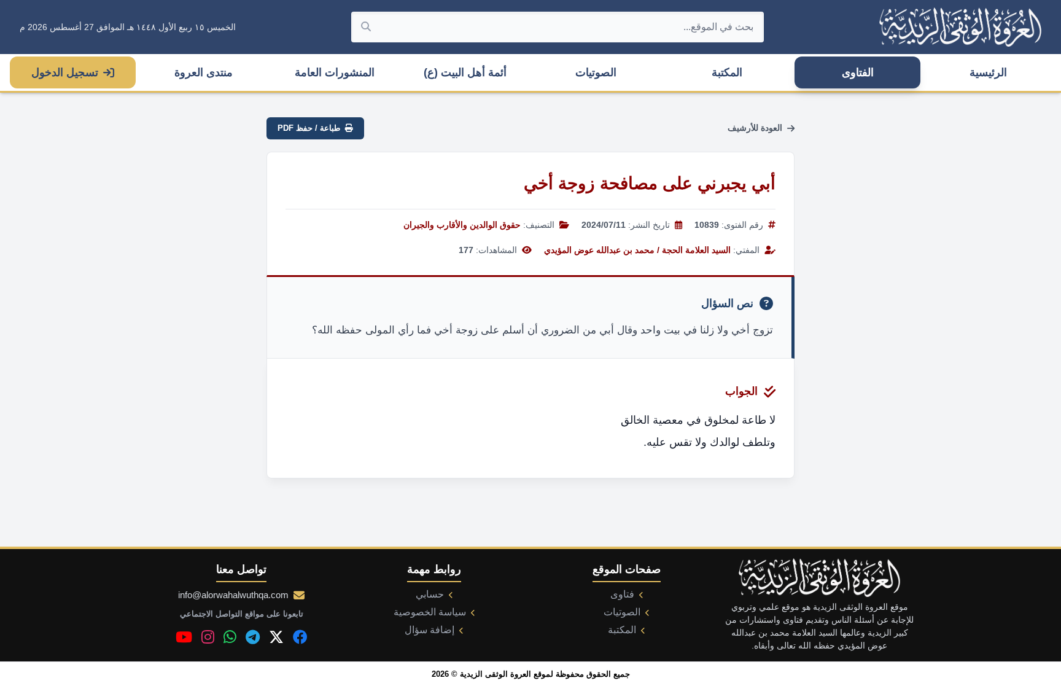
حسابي (430, 594)
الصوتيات (595, 72)
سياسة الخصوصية (430, 612)
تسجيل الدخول (64, 72)
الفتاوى (858, 72)
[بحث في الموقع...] (366, 27)
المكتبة (727, 72)
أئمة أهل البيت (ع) (465, 72)
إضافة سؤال (429, 630)
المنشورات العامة (335, 72)
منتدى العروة (203, 72)
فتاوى (622, 594)
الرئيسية (988, 72)
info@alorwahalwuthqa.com (233, 595)
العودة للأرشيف (755, 128)
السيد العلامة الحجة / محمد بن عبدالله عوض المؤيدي (637, 250)
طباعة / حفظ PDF (309, 128)
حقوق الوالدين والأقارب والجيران (462, 225)
